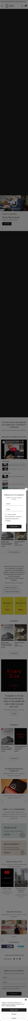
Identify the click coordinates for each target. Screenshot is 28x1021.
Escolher (14, 1018)
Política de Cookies (11, 1005)
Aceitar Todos (14, 1010)
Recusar (14, 1014)
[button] (26, 999)
